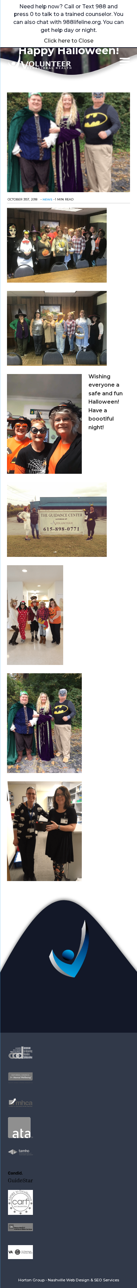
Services (39, 1007)
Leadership (97, 999)
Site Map (97, 1016)
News (48, 199)
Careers (39, 1016)
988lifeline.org (82, 22)
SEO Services (106, 1280)
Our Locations (97, 1007)
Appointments (39, 999)
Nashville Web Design (68, 1280)
